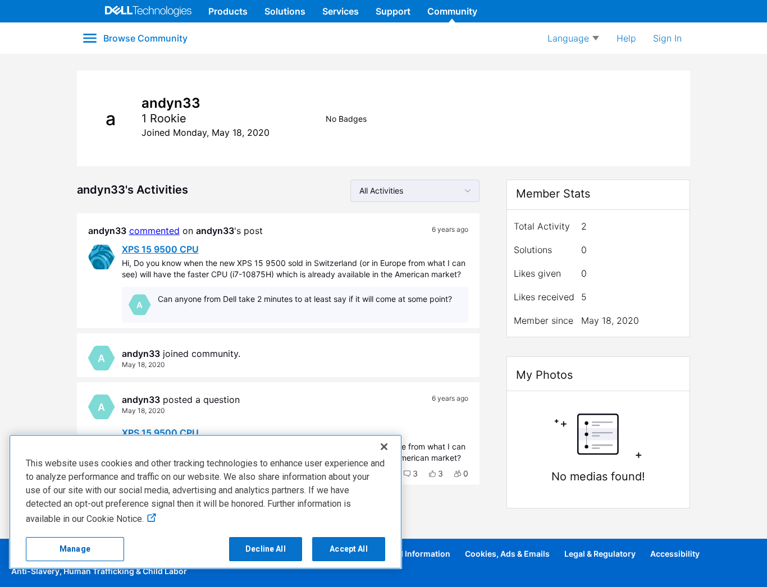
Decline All (265, 548)
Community (452, 11)
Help (626, 38)
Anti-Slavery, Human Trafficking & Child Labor (99, 571)
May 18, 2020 (143, 364)
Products (228, 11)
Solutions (284, 11)
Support (393, 11)
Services (340, 11)
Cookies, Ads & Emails (507, 553)
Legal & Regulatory (600, 553)
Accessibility (675, 553)
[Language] (573, 38)
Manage (75, 548)
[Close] (384, 446)
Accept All (348, 548)
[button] (411, 473)
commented (154, 230)
